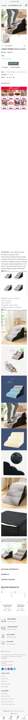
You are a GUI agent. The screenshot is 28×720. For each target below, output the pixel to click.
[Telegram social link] (18, 2)
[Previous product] (23, 46)
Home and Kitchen (5, 696)
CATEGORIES (4, 690)
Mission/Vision (4, 678)
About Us (3, 676)
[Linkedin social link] (16, 2)
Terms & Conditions (6, 684)
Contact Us (4, 681)
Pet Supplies (8, 45)
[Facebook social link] (10, 2)
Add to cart (13, 63)
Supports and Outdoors (7, 701)
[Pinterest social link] (14, 2)
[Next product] (26, 46)
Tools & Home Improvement (8, 704)
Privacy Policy (4, 686)
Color (2, 55)
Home (2, 45)
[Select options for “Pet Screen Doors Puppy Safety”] (11, 596)
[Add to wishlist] (11, 593)
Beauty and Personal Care (7, 698)
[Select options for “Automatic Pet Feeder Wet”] (24, 596)
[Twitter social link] (12, 2)
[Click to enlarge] (3, 32)
